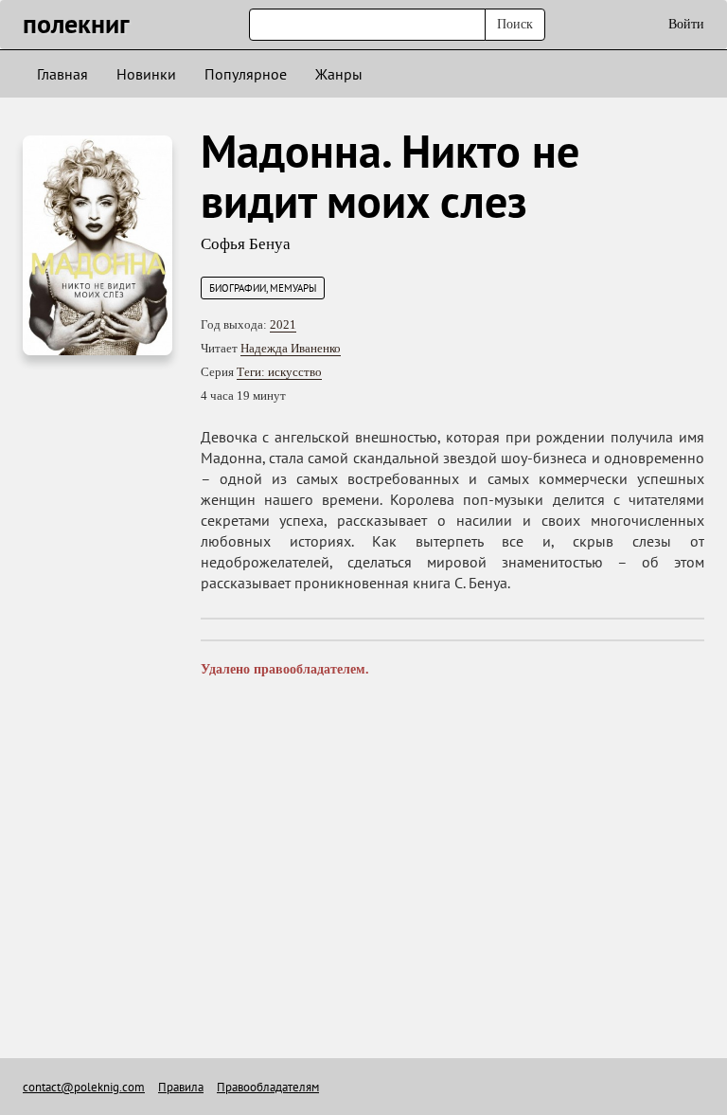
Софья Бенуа (246, 244)
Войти (686, 24)
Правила (181, 1087)
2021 (283, 324)
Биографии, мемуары (262, 288)
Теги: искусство (279, 372)
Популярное (245, 73)
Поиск (515, 24)
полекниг (76, 23)
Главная (62, 73)
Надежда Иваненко (290, 348)
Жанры (339, 73)
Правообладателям (268, 1087)
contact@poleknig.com (84, 1087)
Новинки (146, 73)
